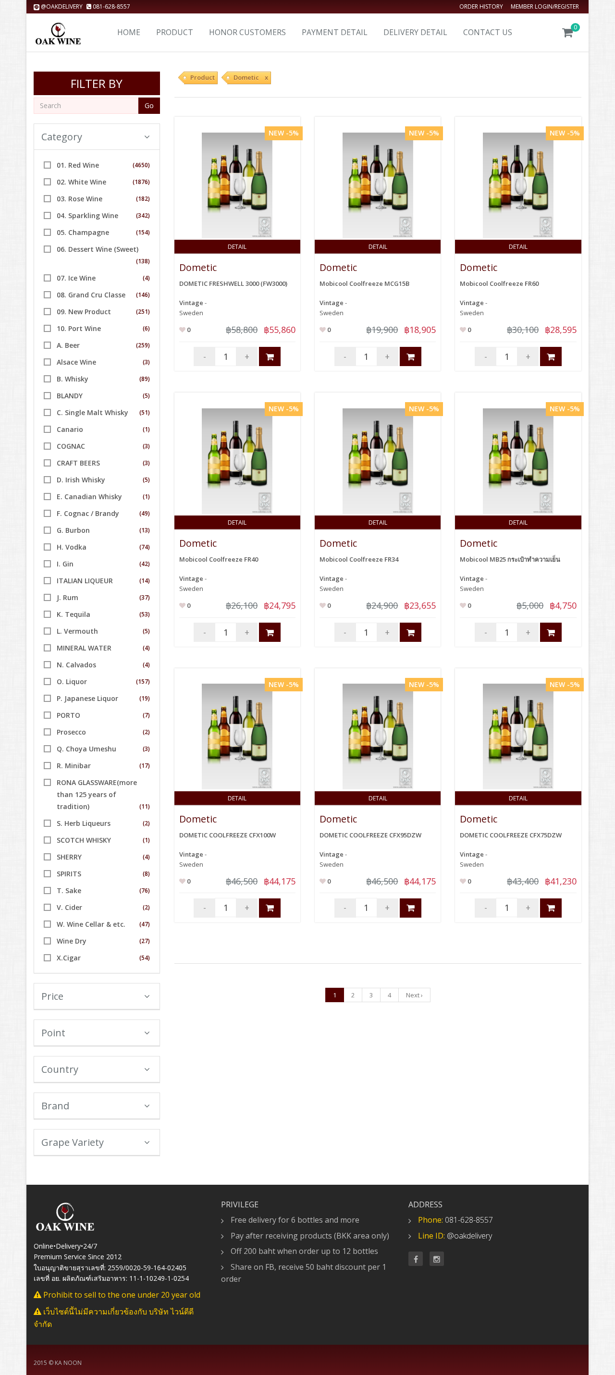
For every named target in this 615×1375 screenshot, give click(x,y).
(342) (143, 215)
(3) (146, 362)
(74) (144, 547)
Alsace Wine (76, 362)
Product (174, 32)
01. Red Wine (78, 165)
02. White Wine (81, 181)
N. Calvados (76, 664)
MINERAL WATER (84, 647)
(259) (143, 345)
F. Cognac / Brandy (88, 513)
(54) (144, 958)
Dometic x (251, 77)
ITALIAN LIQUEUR (85, 580)
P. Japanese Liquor (87, 698)
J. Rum (67, 597)
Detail (237, 247)
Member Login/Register (545, 6)
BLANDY (70, 395)
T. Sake (69, 890)
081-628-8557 (110, 6)
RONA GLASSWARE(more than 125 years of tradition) (97, 794)
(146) (143, 295)
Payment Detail (335, 32)
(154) (143, 232)
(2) (146, 732)
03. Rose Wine (79, 198)
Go (149, 105)
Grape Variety (72, 1142)
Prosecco (71, 732)
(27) (144, 941)
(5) (146, 396)
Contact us (487, 32)
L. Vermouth (77, 631)
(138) (143, 261)
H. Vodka (71, 547)
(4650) (141, 165)
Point (53, 1032)
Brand (55, 1105)
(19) (144, 698)
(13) (144, 530)
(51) (144, 412)
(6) (146, 328)
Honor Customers (247, 32)
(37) (144, 597)
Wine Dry (71, 940)
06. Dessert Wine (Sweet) (97, 249)
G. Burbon (73, 530)
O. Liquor (72, 681)
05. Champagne (83, 232)
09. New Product (84, 311)
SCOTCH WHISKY (84, 840)
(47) (144, 924)
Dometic (198, 267)
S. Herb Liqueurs (84, 823)
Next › (414, 995)
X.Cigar (69, 957)
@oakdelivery (61, 6)
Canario (70, 429)
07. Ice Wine (76, 277)
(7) (146, 715)
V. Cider (69, 907)
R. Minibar (74, 765)
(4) (146, 278)
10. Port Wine (79, 328)
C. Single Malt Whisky (92, 412)
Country (59, 1069)
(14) (144, 581)
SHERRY (69, 856)
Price (52, 996)
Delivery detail (415, 32)
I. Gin (65, 563)
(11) (144, 806)
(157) (143, 681)
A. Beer (68, 345)
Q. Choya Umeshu (86, 748)
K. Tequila (73, 614)
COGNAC (71, 446)
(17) (144, 765)
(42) (144, 564)
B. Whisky (72, 378)
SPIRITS (69, 873)
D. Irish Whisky (81, 479)
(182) (143, 199)
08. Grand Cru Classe (91, 294)
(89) (144, 379)
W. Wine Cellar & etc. (91, 924)
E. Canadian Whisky (89, 496)
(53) (144, 614)
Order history (481, 6)
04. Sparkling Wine (87, 215)
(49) (144, 513)
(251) (143, 311)
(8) (146, 874)
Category (61, 136)
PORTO (68, 715)
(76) (144, 890)
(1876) (141, 182)
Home (128, 32)
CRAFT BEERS (78, 462)
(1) (146, 429)
